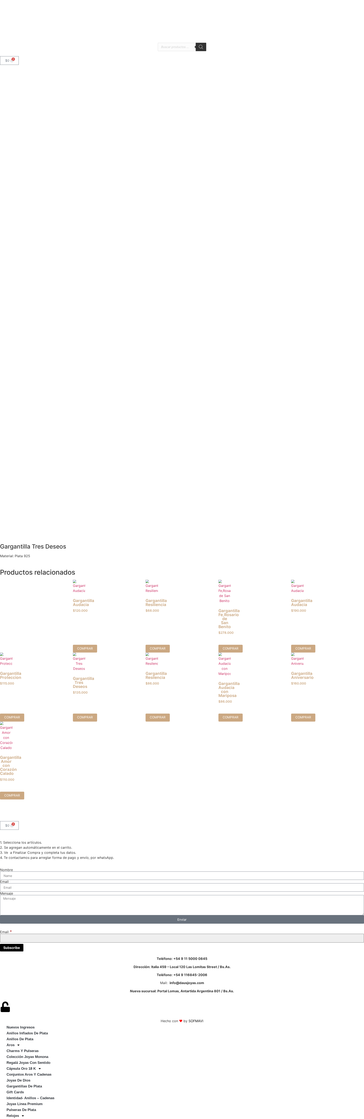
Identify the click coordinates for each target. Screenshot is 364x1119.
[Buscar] (201, 47)
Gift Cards (15, 1092)
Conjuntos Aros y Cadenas (29, 1074)
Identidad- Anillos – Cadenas (30, 1098)
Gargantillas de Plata (24, 1086)
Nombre (6, 869)
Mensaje (6, 893)
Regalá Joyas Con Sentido (28, 1063)
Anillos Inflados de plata (27, 1033)
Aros (11, 1045)
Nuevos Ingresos (21, 1027)
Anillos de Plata (20, 1039)
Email (4, 881)
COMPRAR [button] (85, 648)
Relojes (13, 1116)
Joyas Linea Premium (25, 1104)
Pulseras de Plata (21, 1110)
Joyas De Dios (18, 1080)
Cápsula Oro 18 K (21, 1069)
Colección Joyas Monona (27, 1057)
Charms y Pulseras (23, 1051)
